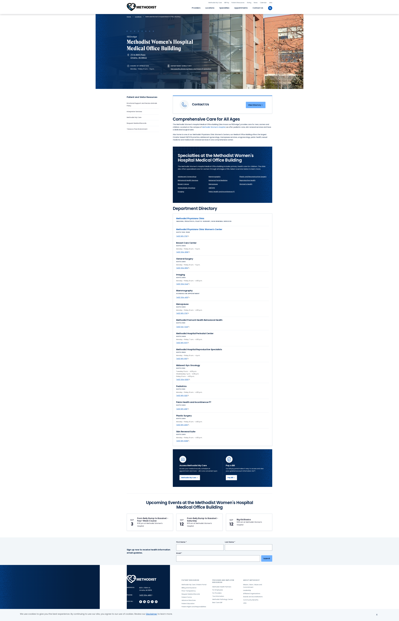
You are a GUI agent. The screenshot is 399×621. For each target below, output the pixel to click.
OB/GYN (212, 188)
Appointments (241, 8)
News (255, 3)
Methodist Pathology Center (222, 599)
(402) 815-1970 (182, 343)
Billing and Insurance (189, 588)
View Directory (254, 105)
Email (183, 553)
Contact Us (258, 8)
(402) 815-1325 (182, 395)
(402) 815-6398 (182, 441)
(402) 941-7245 (182, 327)
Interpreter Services (134, 111)
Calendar (263, 3)
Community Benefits (250, 600)
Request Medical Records (136, 123)
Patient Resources (238, 3)
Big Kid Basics (244, 519)
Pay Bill (230, 477)
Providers (196, 8)
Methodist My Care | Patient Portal (194, 585)
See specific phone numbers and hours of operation (191, 69)
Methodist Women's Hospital (213, 127)
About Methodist (251, 580)
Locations (209, 8)
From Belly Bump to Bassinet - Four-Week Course (152, 519)
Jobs (270, 3)
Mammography (214, 176)
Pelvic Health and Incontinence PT (222, 191)
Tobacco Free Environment (137, 129)
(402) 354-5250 (182, 379)
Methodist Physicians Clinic (190, 218)
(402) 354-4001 (182, 297)
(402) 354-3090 (182, 252)
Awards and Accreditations (253, 597)
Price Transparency (189, 591)
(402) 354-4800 (145, 595)
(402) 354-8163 (182, 268)
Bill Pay (226, 3)
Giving (249, 3)
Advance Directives (189, 600)
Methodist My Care (215, 3)
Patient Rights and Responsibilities (194, 607)
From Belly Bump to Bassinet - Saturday (202, 519)
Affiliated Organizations (251, 594)
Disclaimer (151, 613)
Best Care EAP (217, 602)
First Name (185, 542)
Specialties (224, 8)
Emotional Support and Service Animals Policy (142, 104)
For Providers (217, 593)
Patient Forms (187, 597)
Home (129, 17)
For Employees (217, 590)
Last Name (234, 542)
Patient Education (188, 603)
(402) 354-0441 (182, 284)
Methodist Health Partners (221, 587)
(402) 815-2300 (182, 425)
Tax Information (218, 596)
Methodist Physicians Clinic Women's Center (199, 229)
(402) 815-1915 (181, 359)
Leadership (247, 590)
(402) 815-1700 (182, 236)
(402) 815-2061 (181, 409)
